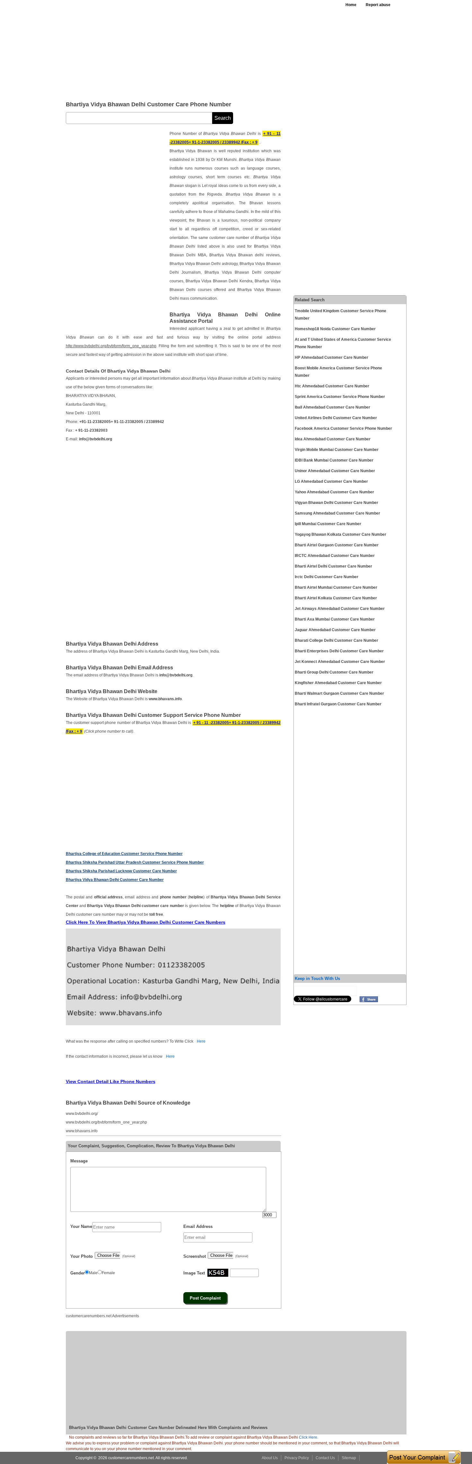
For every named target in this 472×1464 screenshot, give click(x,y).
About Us (270, 1458)
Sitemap (349, 1458)
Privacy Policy (296, 1458)
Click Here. (308, 1437)
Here (201, 1041)
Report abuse (378, 5)
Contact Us (325, 1458)
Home (350, 5)
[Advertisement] (223, 48)
